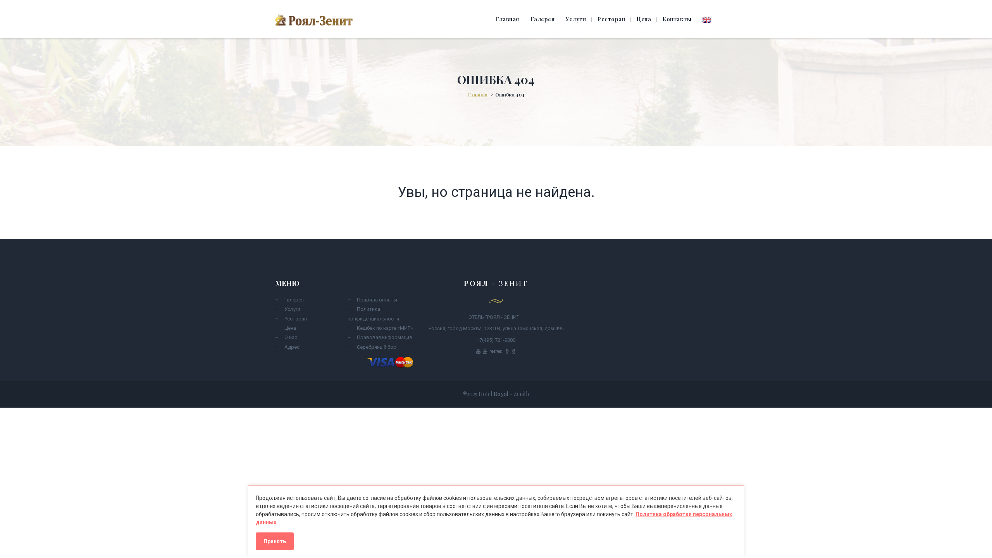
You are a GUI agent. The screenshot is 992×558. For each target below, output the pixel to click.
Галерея (542, 19)
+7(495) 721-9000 (496, 340)
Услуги (576, 19)
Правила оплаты (377, 300)
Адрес (292, 347)
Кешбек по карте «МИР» (385, 328)
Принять (275, 541)
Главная (507, 19)
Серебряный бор (376, 347)
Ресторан (611, 19)
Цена (643, 19)
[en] (707, 20)
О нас (290, 337)
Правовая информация (384, 337)
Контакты (676, 19)
